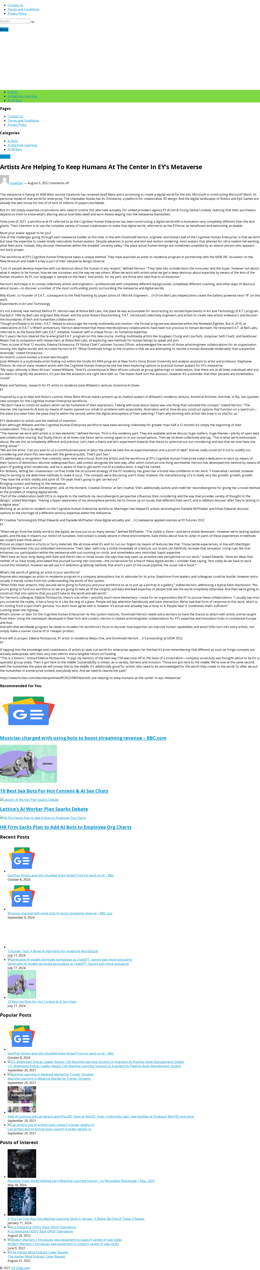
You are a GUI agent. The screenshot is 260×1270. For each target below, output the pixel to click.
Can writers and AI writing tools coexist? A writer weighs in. (49, 1129)
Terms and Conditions (23, 9)
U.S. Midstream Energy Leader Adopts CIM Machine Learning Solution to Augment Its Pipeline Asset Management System (94, 1066)
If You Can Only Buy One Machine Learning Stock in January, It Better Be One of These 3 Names (76, 1219)
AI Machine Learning (22, 96)
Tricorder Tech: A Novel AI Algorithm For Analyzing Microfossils (53, 951)
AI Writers (15, 100)
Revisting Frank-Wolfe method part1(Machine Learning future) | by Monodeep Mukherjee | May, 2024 (81, 1181)
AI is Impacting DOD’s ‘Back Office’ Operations (40, 1231)
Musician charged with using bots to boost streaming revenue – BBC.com (83, 738)
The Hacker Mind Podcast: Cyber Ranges (36, 1256)
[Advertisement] (130, 60)
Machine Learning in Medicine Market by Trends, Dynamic (49, 1078)
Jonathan (16, 183)
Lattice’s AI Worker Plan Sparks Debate (44, 809)
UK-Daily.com (20, 1268)
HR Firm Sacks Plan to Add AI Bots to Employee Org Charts (66, 827)
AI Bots (13, 92)
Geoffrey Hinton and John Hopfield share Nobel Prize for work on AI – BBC (61, 875)
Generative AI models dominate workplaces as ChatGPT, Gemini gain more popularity (68, 964)
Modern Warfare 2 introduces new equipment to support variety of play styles (63, 1244)
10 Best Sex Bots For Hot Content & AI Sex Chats (54, 791)
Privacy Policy (17, 13)
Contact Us (15, 5)
